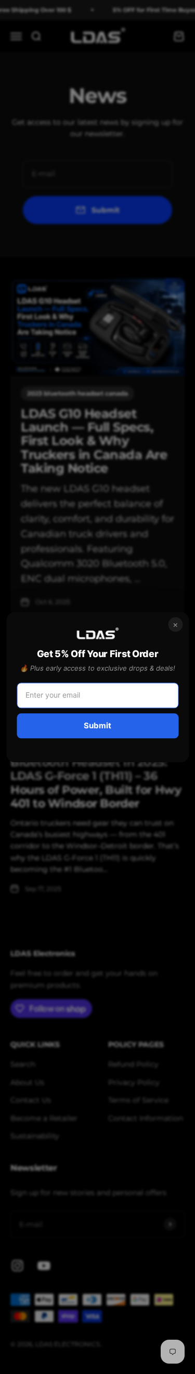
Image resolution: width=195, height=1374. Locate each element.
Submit (97, 725)
